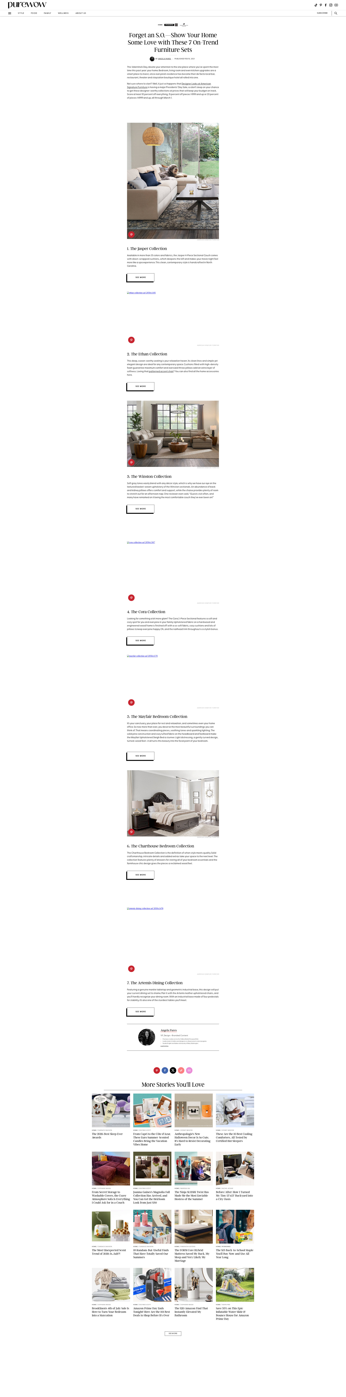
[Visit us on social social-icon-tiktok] (316, 5)
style (21, 13)
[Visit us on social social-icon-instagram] (330, 5)
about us (81, 13)
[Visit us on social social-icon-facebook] (325, 5)
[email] (5, 64)
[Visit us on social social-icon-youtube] (336, 5)
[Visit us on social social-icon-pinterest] (320, 5)
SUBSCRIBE (322, 13)
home (160, 25)
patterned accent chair (161, 371)
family (47, 13)
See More (141, 277)
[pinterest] (5, 35)
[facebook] (5, 42)
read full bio (165, 1046)
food (34, 13)
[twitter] (5, 49)
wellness (63, 13)
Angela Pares (164, 59)
